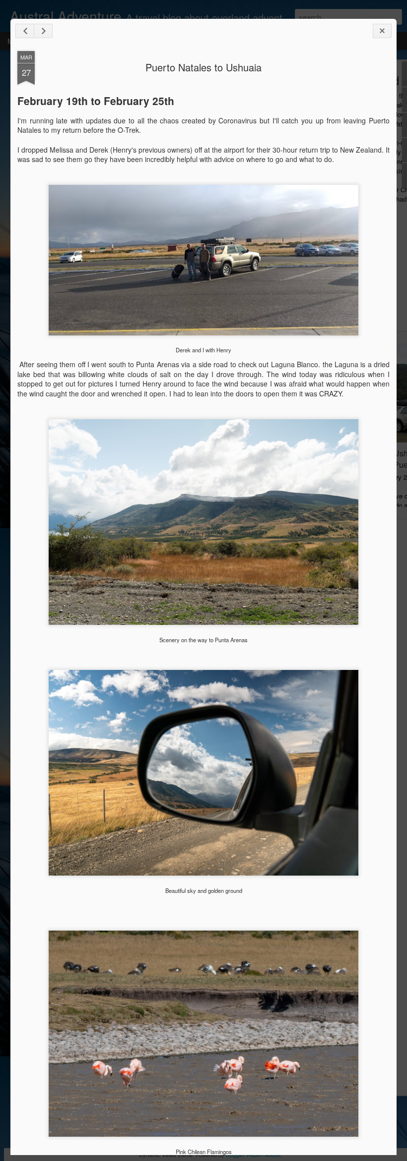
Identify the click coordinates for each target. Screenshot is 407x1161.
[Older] (43, 31)
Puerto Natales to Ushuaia (203, 67)
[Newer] (24, 31)
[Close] (382, 31)
